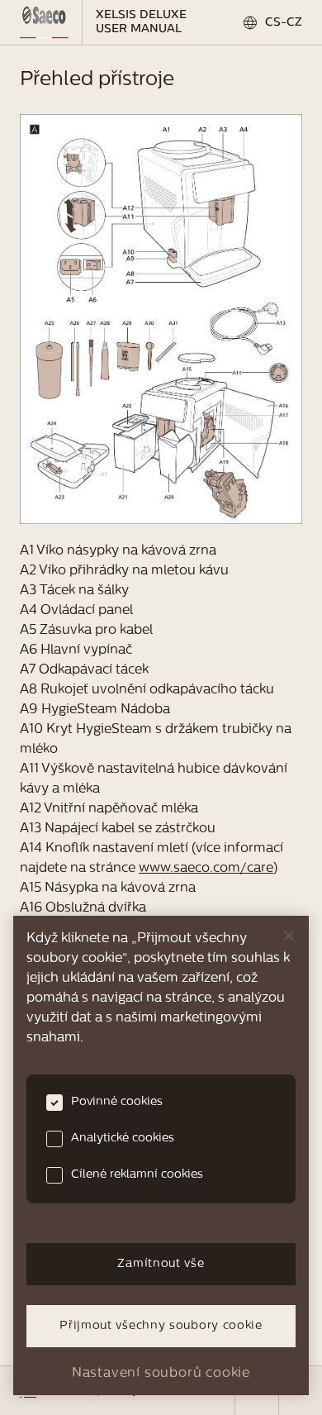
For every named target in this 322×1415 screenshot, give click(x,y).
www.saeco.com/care (206, 868)
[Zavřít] (289, 935)
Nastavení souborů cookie (161, 1373)
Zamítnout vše (160, 1264)
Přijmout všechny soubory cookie (161, 1326)
